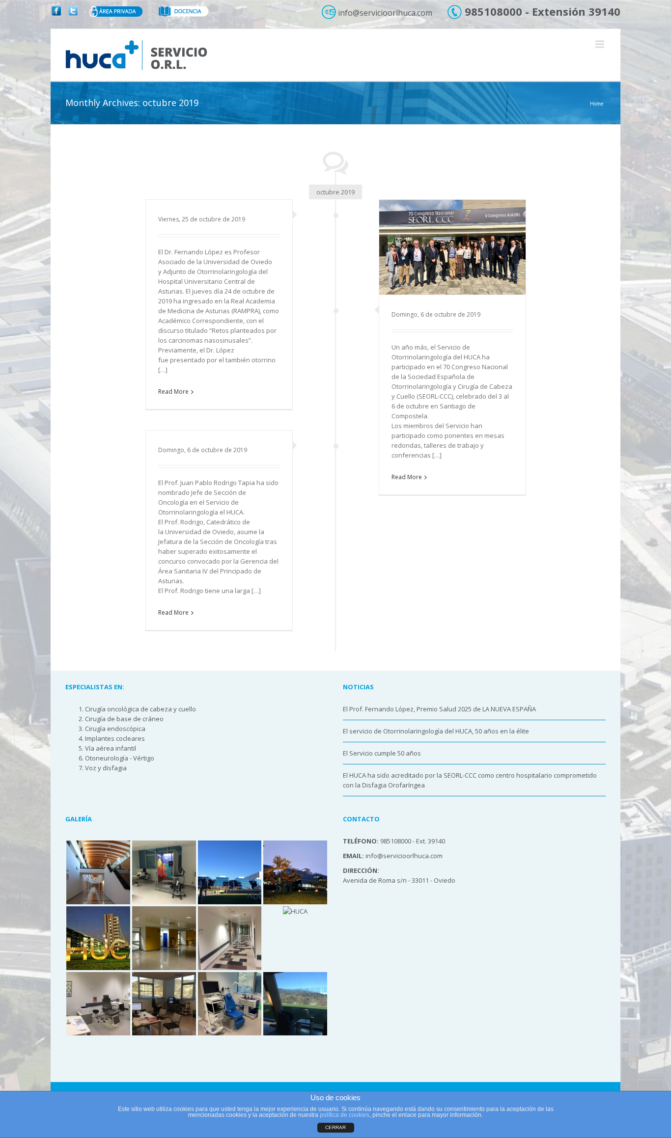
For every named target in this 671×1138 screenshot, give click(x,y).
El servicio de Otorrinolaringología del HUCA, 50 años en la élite (436, 731)
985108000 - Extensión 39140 (541, 11)
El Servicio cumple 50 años (382, 753)
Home (596, 103)
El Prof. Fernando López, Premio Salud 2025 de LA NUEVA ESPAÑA (439, 708)
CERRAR (335, 1127)
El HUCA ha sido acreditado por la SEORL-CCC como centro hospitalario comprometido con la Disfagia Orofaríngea (470, 780)
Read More (173, 391)
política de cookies (344, 1114)
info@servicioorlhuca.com (384, 12)
